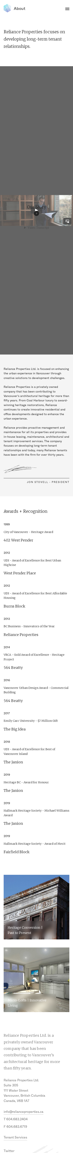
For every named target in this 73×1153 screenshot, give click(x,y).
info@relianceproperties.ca (23, 1111)
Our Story (36, 210)
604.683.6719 (16, 1126)
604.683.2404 (17, 1119)
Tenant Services (15, 1137)
